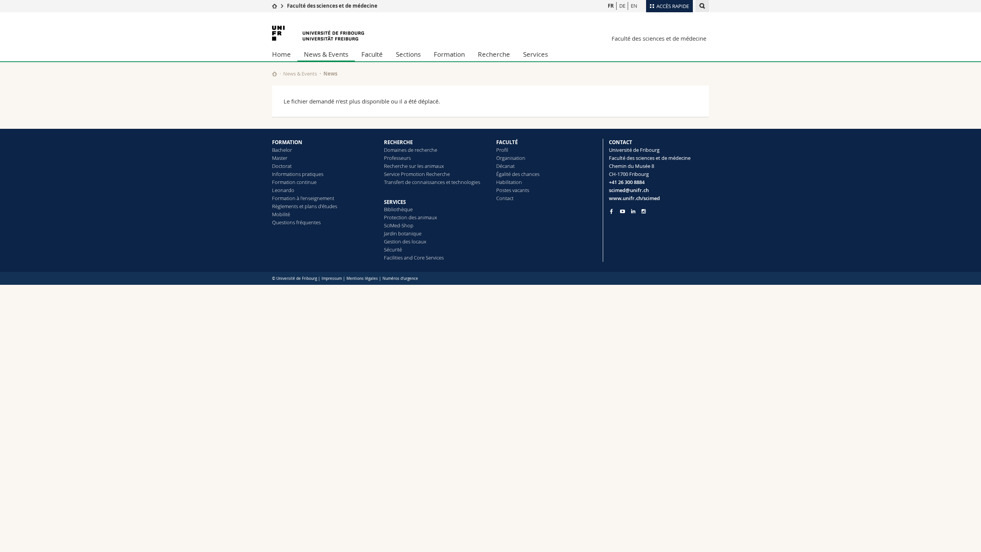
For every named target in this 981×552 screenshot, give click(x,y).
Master (279, 157)
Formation (449, 54)
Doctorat (282, 166)
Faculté (372, 54)
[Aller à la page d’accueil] (274, 5)
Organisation (510, 157)
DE (622, 5)
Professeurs (397, 157)
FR (611, 5)
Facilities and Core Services (414, 257)
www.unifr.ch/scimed (634, 198)
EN (634, 5)
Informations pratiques (297, 174)
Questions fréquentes (296, 222)
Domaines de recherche (410, 149)
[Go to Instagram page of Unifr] (643, 211)
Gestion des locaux (405, 241)
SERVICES (395, 202)
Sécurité (393, 249)
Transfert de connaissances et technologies (432, 182)
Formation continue (294, 182)
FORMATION (287, 142)
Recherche (494, 54)
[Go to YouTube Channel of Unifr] (622, 211)
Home (281, 54)
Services (535, 54)
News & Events (326, 54)
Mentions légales (362, 278)
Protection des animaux (410, 217)
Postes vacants (512, 190)
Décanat (505, 166)
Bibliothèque (398, 209)
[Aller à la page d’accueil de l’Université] (318, 33)
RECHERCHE (398, 142)
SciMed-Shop (398, 225)
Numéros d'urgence (400, 278)
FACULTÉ (507, 142)
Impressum (332, 278)
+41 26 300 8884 (627, 182)
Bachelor (282, 149)
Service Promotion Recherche (417, 174)
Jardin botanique (403, 233)
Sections (408, 54)
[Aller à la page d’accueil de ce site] (274, 74)
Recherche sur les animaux (414, 166)
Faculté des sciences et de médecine (332, 5)
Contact (504, 198)
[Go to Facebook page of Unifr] (611, 211)
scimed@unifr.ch (629, 190)
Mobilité (281, 214)
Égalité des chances (518, 174)
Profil (502, 149)
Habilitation (509, 182)
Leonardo (283, 190)
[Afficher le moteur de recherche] (702, 6)
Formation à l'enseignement (303, 198)
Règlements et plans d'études (304, 206)
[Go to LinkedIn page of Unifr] (633, 211)
